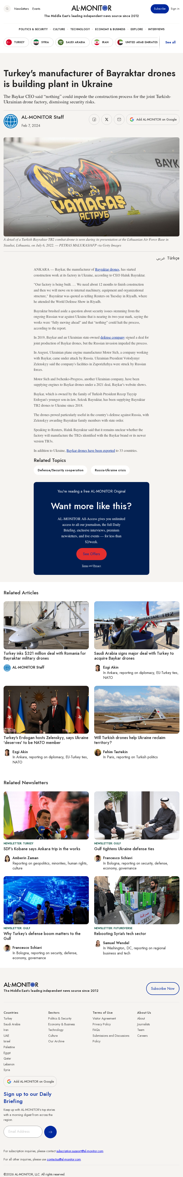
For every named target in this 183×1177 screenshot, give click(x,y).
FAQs (96, 1030)
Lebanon (9, 1064)
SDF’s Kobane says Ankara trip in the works (42, 849)
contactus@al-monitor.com (64, 1159)
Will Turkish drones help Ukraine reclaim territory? (129, 740)
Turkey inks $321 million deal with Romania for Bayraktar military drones (45, 655)
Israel (7, 1041)
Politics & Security (33, 29)
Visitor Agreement (104, 1018)
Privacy (97, 565)
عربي (160, 258)
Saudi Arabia (12, 1024)
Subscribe (160, 9)
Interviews (156, 29)
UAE (6, 1035)
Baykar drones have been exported (91, 450)
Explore (137, 29)
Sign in (175, 9)
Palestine (9, 1047)
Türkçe (173, 258)
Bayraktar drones (107, 269)
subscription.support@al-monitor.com (79, 1151)
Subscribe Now (163, 988)
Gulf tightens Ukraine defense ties (124, 849)
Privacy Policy (102, 1024)
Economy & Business (110, 29)
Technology (80, 29)
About (141, 1018)
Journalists (143, 1024)
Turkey (8, 1018)
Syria (7, 1070)
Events (36, 8)
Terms (85, 565)
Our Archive (56, 1041)
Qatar (7, 1058)
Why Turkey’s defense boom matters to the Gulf (42, 936)
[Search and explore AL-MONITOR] (7, 8)
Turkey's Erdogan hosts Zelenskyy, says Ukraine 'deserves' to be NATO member (46, 740)
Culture (59, 29)
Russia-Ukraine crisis (110, 470)
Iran (6, 1030)
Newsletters (21, 8)
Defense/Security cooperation (60, 470)
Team (140, 1030)
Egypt (7, 1053)
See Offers (91, 554)
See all (170, 42)
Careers (142, 1035)
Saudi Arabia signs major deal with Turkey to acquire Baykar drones (134, 655)
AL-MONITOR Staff (42, 117)
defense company (112, 337)
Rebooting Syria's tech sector (120, 934)
